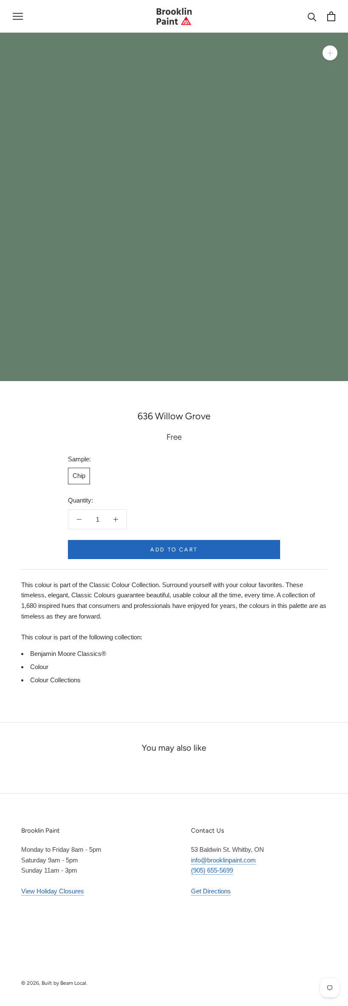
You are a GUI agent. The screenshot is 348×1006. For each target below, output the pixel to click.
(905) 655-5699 (212, 870)
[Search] (312, 16)
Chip (79, 475)
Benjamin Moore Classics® (68, 653)
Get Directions (211, 891)
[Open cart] (331, 16)
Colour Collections (55, 680)
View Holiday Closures (52, 891)
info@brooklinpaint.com (223, 860)
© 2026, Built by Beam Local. (54, 983)
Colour (39, 666)
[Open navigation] (18, 16)
